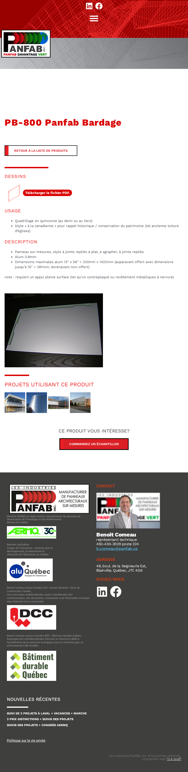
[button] (94, 18)
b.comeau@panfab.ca (117, 548)
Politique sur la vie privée (26, 740)
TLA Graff (174, 759)
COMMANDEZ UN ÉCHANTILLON (94, 444)
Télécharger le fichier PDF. (47, 193)
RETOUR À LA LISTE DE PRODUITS (41, 150)
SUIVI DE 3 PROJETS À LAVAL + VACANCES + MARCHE (47, 713)
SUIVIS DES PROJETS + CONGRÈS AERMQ (37, 725)
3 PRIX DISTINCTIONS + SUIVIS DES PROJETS (40, 719)
